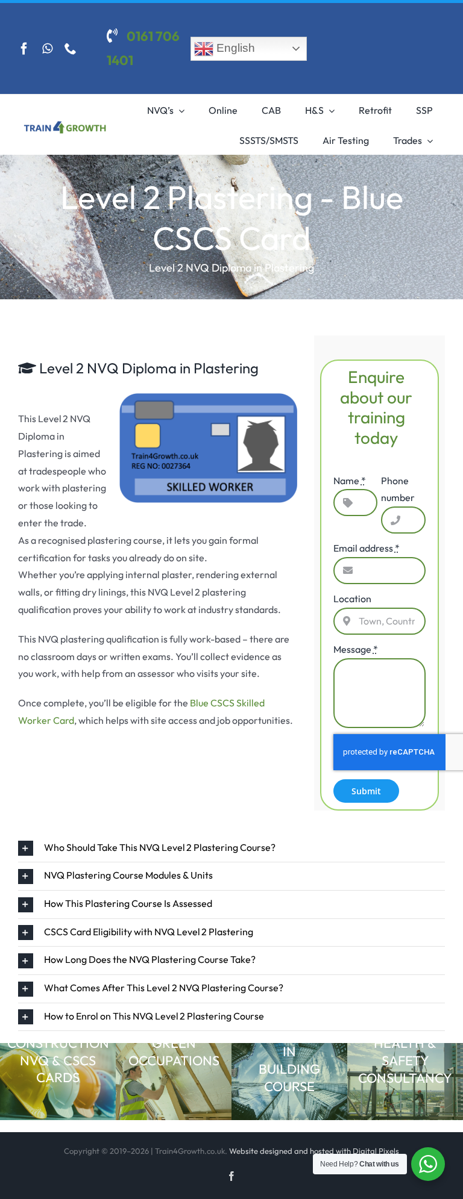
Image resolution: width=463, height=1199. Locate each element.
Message (355, 649)
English (234, 48)
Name (349, 481)
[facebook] (24, 49)
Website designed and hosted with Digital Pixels (314, 1151)
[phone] (71, 49)
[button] (231, 848)
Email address (366, 548)
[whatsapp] (47, 49)
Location (352, 599)
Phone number (398, 489)
